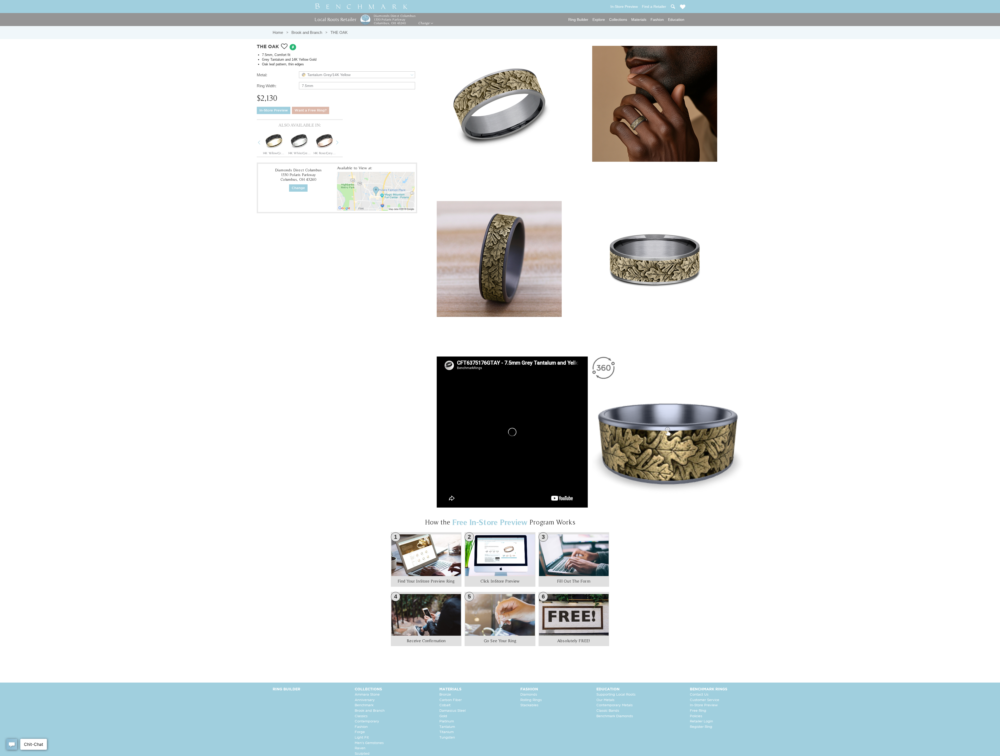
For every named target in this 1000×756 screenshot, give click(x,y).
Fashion (657, 19)
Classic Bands (607, 710)
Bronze (445, 694)
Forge (360, 732)
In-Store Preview (273, 110)
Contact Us (699, 694)
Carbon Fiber (450, 700)
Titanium (446, 732)
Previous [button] (263, 143)
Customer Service (704, 700)
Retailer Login (701, 721)
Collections (618, 19)
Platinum (446, 721)
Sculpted (362, 753)
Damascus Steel (452, 710)
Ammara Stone (367, 694)
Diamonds (528, 694)
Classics (361, 716)
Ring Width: (266, 86)
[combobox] (357, 74)
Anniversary (365, 700)
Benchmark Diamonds (614, 716)
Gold (443, 716)
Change (424, 23)
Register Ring (701, 727)
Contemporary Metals (614, 705)
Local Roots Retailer (335, 19)
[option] (274, 143)
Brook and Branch (306, 32)
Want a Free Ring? (311, 110)
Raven (360, 748)
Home (278, 32)
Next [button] (341, 143)
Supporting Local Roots (615, 694)
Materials (638, 19)
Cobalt (445, 705)
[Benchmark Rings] (361, 6)
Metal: (262, 75)
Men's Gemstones (369, 743)
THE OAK (339, 32)
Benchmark (364, 705)
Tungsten (447, 737)
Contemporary (367, 721)
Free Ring (698, 710)
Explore (598, 19)
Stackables (529, 705)
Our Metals (605, 700)
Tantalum (447, 727)
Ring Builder (578, 19)
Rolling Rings (531, 700)
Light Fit (362, 737)
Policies (696, 716)
